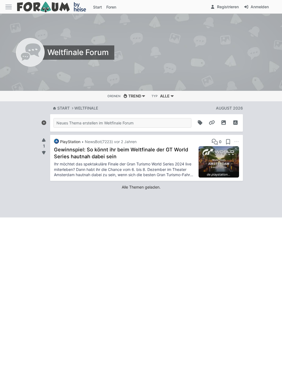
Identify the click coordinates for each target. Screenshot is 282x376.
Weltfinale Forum (78, 52)
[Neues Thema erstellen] (43, 122)
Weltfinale (86, 108)
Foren (111, 7)
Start (63, 108)
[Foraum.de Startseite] (54, 6)
